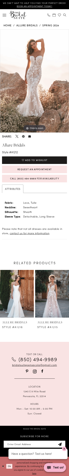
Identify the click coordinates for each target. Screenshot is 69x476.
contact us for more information (29, 233)
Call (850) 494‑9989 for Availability (34, 178)
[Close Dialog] (3, 466)
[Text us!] (55, 468)
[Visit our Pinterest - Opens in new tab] (27, 371)
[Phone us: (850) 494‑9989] (49, 15)
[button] (4, 15)
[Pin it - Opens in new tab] (23, 136)
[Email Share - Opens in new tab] (29, 136)
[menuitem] (4, 15)
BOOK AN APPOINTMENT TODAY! (34, 6)
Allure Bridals (27, 25)
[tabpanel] (34, 81)
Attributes (12, 189)
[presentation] (17, 294)
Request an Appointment (34, 169)
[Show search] (65, 15)
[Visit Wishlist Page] (59, 15)
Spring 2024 (50, 25)
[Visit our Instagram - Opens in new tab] (35, 371)
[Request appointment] (54, 15)
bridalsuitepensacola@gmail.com (34, 365)
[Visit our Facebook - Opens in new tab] (42, 371)
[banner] (17, 15)
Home (7, 25)
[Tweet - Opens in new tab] (16, 136)
